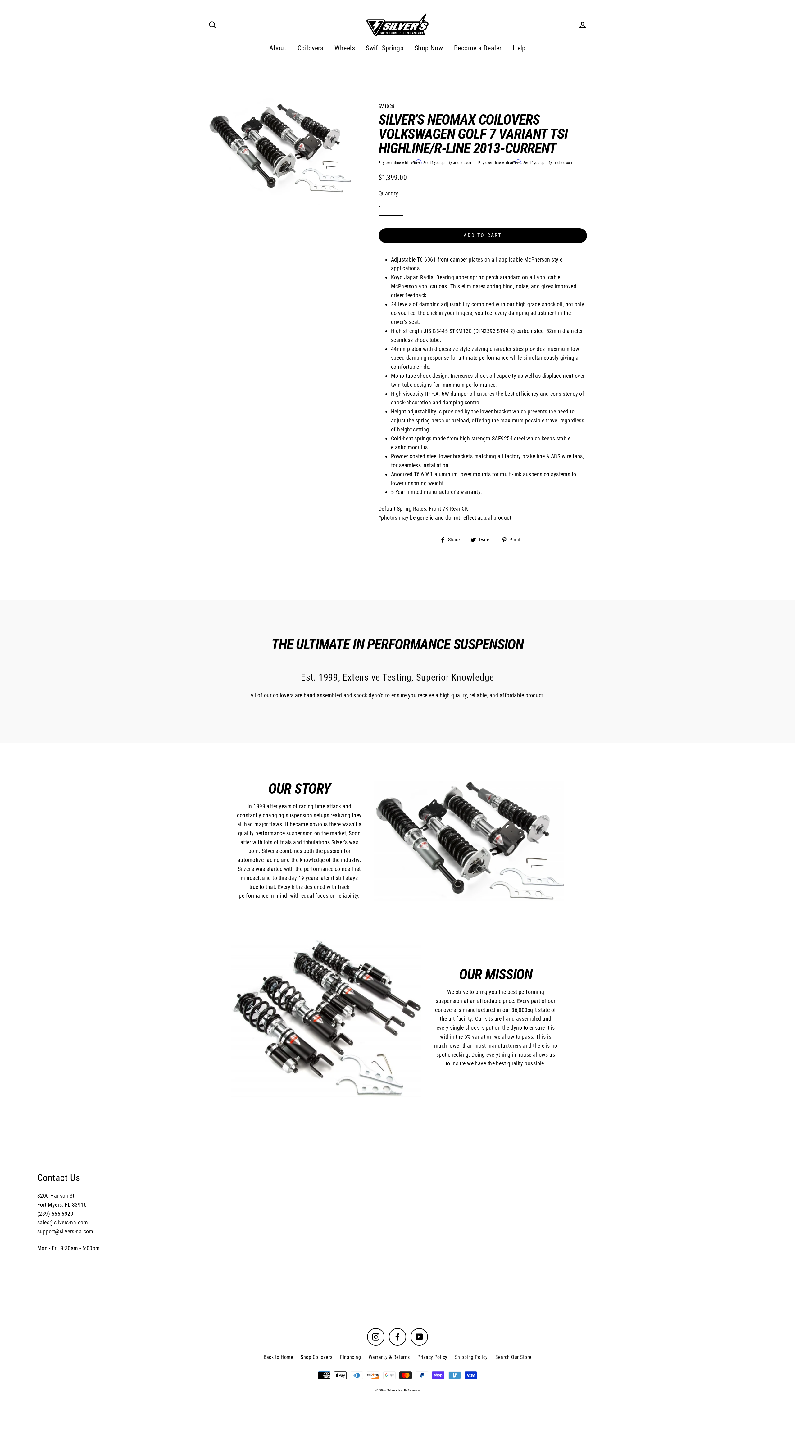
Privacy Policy (432, 1357)
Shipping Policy (471, 1357)
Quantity (388, 193)
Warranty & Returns (389, 1357)
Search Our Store (513, 1357)
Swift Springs (384, 48)
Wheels (344, 48)
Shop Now (429, 48)
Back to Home (278, 1357)
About (277, 48)
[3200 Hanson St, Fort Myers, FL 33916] (397, 1211)
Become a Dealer (478, 48)
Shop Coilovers (316, 1357)
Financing (350, 1357)
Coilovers (311, 48)
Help (519, 48)
